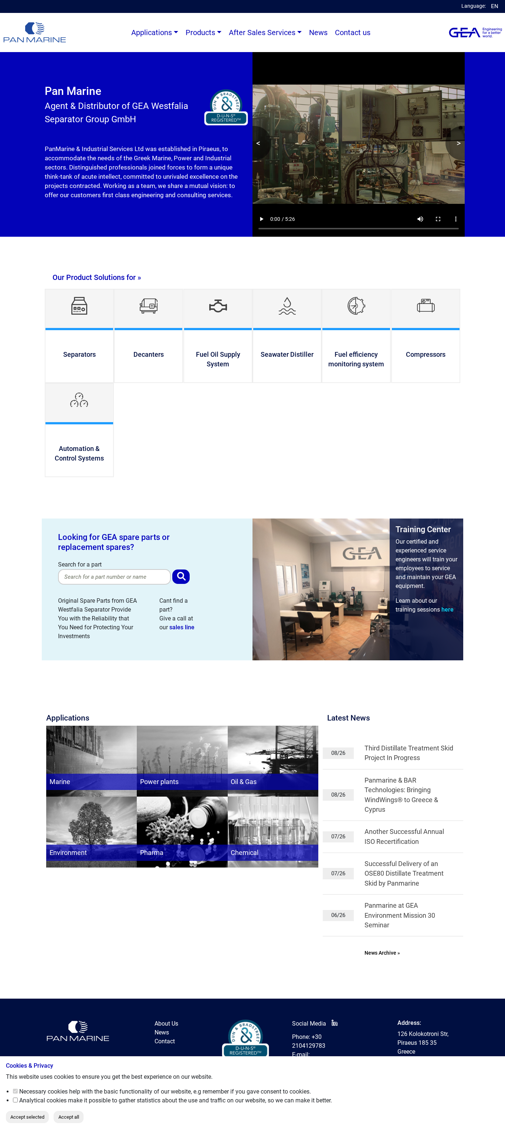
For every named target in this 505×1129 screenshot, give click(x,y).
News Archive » (382, 953)
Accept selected (27, 1117)
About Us (166, 1023)
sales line (181, 627)
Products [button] (200, 32)
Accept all (68, 1117)
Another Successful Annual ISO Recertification (404, 836)
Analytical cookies (43, 1100)
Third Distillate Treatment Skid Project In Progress (409, 753)
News (318, 32)
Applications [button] (151, 32)
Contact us (352, 32)
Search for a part (80, 564)
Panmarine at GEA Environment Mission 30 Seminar (400, 915)
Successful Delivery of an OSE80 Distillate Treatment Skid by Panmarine (404, 873)
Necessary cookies (43, 1091)
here (447, 609)
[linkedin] (334, 1023)
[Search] (181, 576)
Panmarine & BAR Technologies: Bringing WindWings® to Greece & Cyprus (401, 795)
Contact (165, 1041)
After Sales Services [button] (262, 32)
